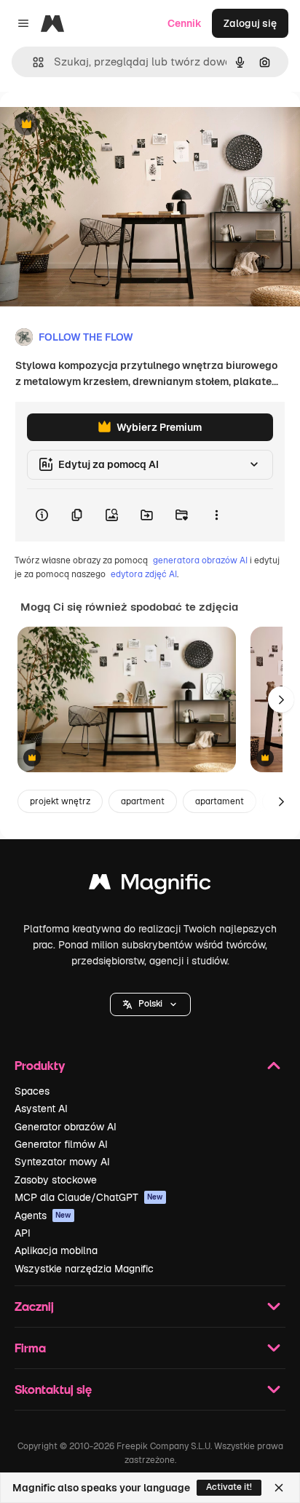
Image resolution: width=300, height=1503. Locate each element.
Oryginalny (100, 125)
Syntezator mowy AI (62, 1161)
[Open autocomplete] (32, 62)
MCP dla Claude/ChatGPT (89, 1197)
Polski (150, 1004)
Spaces (32, 1091)
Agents (43, 1215)
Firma (30, 1347)
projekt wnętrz (60, 801)
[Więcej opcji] (216, 515)
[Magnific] (150, 885)
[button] (150, 1004)
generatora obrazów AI (200, 560)
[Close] (279, 1487)
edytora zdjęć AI (144, 574)
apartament (219, 801)
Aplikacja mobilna (56, 1250)
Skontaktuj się (53, 1389)
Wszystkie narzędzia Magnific (84, 1268)
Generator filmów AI (61, 1144)
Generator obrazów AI (66, 1126)
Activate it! (229, 1487)
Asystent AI (41, 1108)
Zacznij (34, 1306)
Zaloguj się (250, 23)
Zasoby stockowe (56, 1179)
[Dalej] (281, 699)
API (23, 1233)
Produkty (40, 1065)
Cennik (184, 23)
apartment (143, 801)
